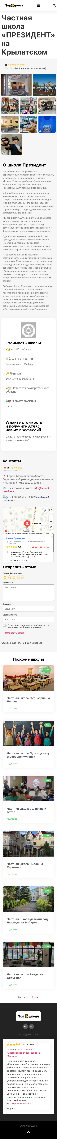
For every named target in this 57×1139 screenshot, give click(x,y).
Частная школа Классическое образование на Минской (23, 1052)
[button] (38, 5)
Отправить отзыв (14, 632)
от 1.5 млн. (32, 997)
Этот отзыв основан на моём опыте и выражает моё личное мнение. (28, 626)
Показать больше (21, 1103)
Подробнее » (12, 708)
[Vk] (25, 1026)
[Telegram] (31, 1026)
